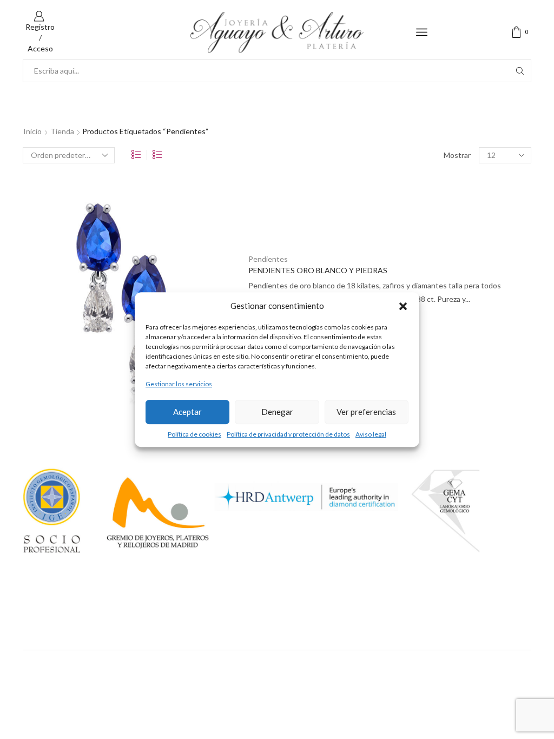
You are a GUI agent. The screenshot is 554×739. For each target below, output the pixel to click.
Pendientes (268, 258)
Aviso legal (370, 434)
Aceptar (187, 412)
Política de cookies (194, 434)
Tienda (62, 131)
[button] (403, 306)
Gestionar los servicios (179, 384)
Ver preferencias (366, 412)
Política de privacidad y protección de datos (288, 434)
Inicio (32, 131)
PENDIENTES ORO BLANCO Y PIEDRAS (317, 270)
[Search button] (520, 71)
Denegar (277, 412)
